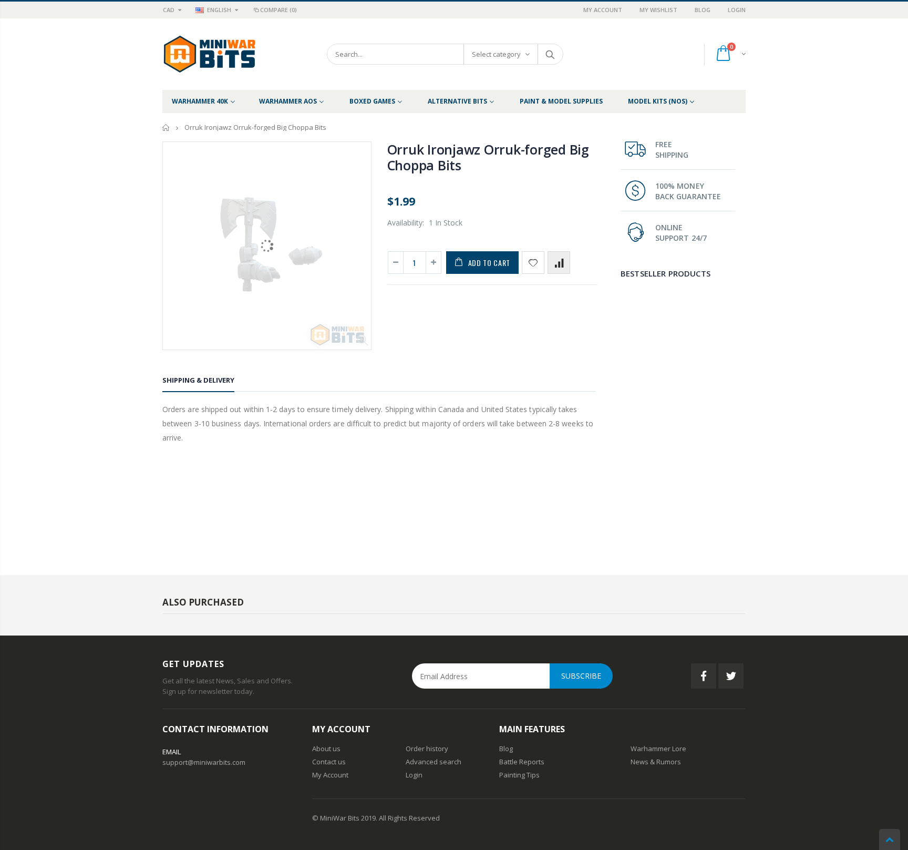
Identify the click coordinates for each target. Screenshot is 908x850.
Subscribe (581, 676)
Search (550, 54)
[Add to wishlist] (533, 262)
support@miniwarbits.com (203, 762)
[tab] (198, 382)
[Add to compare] (559, 262)
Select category (496, 54)
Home (166, 127)
